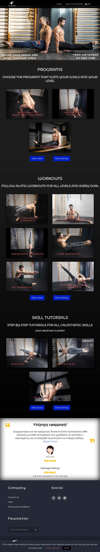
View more (37, 158)
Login (59, 4)
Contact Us (13, 497)
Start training (61, 158)
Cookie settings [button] (52, 548)
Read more (50, 441)
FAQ (10, 502)
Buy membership (74, 4)
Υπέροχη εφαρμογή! (50, 424)
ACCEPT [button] (66, 548)
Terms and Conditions (19, 507)
